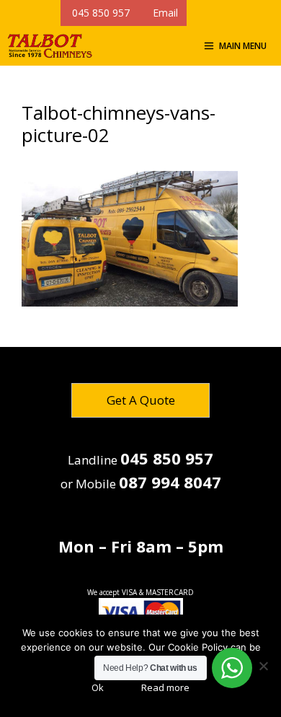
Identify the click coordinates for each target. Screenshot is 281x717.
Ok (98, 687)
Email (162, 12)
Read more (165, 687)
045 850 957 (99, 12)
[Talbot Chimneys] (49, 46)
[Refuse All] (263, 666)
